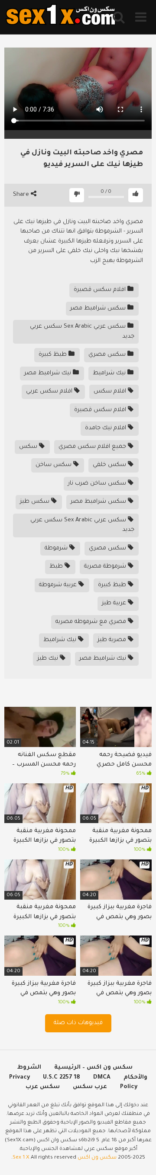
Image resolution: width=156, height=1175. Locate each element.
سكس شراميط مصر (98, 308)
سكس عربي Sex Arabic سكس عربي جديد (82, 331)
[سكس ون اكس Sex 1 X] (60, 17)
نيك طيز (48, 658)
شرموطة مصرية (106, 566)
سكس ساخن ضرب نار (98, 483)
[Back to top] (140, 1157)
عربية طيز (115, 603)
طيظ (57, 566)
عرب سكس (90, 1087)
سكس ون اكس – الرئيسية (93, 1067)
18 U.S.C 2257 (61, 1077)
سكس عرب (43, 1087)
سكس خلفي (110, 465)
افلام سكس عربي (50, 391)
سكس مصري (107, 354)
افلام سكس (111, 391)
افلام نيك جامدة (106, 428)
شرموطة (57, 548)
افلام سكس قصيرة (100, 290)
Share (22, 195)
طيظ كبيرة (53, 354)
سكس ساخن (54, 465)
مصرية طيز (113, 640)
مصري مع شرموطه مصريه (91, 622)
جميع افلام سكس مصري (93, 447)
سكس (29, 447)
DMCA (101, 1077)
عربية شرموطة (58, 585)
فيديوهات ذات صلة (78, 1023)
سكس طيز (35, 501)
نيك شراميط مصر (48, 373)
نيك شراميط (110, 373)
